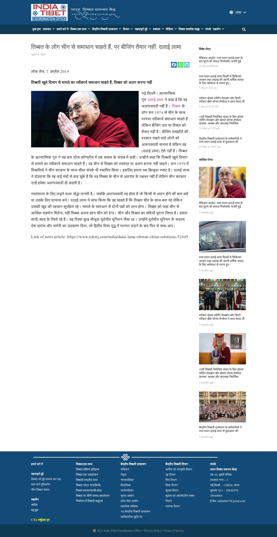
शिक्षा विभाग (171, 485)
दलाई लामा (155, 99)
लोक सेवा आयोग (129, 501)
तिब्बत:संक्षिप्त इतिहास (87, 469)
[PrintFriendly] (187, 65)
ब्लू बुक (34, 510)
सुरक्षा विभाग (171, 490)
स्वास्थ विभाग (172, 506)
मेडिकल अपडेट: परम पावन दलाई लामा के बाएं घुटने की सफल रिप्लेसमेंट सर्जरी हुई (221, 59)
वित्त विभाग (171, 480)
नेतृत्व (123, 474)
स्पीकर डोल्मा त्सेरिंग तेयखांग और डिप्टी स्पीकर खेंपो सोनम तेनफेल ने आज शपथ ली (222, 99)
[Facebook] (174, 65)
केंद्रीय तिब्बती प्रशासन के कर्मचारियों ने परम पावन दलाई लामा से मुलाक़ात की (220, 140)
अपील (34, 505)
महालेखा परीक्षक (129, 506)
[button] (237, 12)
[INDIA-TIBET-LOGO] (76, 12)
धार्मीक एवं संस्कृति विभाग (178, 469)
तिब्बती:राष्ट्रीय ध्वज (87, 480)
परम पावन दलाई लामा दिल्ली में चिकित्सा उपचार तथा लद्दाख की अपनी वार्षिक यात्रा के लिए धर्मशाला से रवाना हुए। (221, 79)
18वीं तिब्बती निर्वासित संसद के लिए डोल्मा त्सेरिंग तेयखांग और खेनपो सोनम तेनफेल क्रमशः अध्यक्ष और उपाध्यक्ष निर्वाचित (221, 120)
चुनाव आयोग (127, 495)
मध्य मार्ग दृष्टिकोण (40, 484)
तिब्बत (176, 106)
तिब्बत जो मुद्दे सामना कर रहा (46, 479)
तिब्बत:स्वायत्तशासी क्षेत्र (89, 490)
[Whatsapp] (180, 65)
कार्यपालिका (127, 490)
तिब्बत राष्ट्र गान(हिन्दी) (88, 485)
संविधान (125, 469)
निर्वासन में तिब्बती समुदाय (89, 501)
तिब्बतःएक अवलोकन (87, 474)
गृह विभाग (170, 474)
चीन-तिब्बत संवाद (40, 489)
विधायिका (126, 485)
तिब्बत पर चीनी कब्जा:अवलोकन (92, 495)
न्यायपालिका (127, 480)
